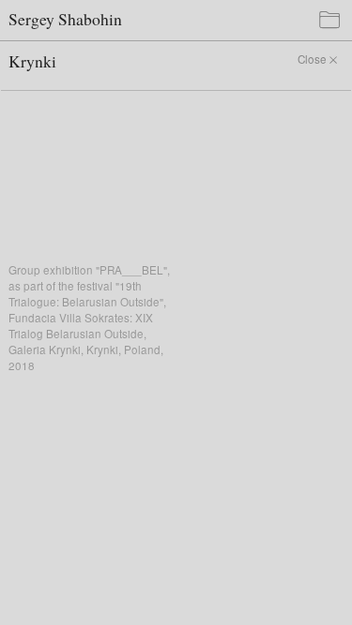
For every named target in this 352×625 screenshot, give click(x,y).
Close (312, 59)
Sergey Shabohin (65, 19)
